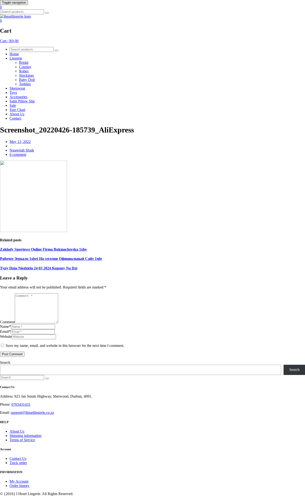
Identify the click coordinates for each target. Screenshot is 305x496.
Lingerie (16, 58)
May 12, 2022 (20, 142)
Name (5, 326)
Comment (7, 322)
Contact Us (18, 458)
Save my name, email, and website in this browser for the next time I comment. (65, 346)
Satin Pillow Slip (22, 101)
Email (5, 331)
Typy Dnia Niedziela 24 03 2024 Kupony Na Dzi (38, 268)
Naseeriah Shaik (22, 150)
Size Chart (17, 110)
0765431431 (20, 404)
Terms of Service (22, 440)
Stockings (26, 75)
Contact (15, 118)
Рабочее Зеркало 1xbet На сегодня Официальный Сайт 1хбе (51, 259)
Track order (18, 463)
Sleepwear (17, 88)
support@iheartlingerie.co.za (32, 412)
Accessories (18, 97)
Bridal (23, 63)
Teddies (25, 84)
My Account (19, 481)
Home (14, 54)
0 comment (18, 154)
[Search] (47, 13)
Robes (24, 71)
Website (6, 336)
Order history (20, 486)
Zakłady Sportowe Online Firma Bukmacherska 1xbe (43, 249)
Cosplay (25, 67)
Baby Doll (27, 80)
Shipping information (25, 436)
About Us (17, 114)
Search (5, 362)
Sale (13, 105)
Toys (13, 93)
